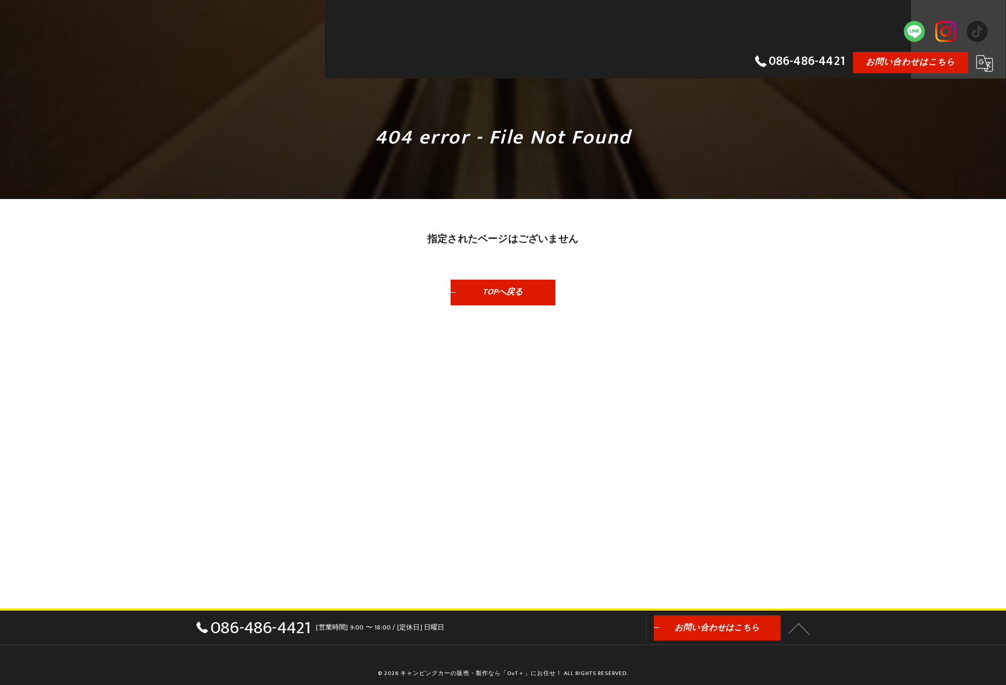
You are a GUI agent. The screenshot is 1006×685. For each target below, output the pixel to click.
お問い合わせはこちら (910, 62)
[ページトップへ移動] (799, 627)
